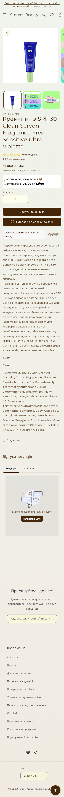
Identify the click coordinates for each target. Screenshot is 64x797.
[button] (4, 15)
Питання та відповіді (20, 681)
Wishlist (12, 713)
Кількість (8, 192)
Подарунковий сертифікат (23, 737)
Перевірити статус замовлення (26, 705)
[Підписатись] (53, 619)
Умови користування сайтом (25, 697)
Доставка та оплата (19, 673)
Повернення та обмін (20, 689)
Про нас (12, 665)
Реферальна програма (21, 729)
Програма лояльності (20, 721)
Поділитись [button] (14, 440)
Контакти (12, 657)
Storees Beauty (26, 788)
